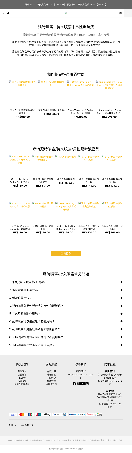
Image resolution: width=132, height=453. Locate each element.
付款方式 (51, 381)
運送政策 (51, 374)
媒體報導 (22, 374)
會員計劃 (51, 371)
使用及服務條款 (22, 384)
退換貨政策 (51, 384)
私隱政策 (22, 381)
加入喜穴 (22, 378)
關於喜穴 (22, 371)
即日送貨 (51, 378)
